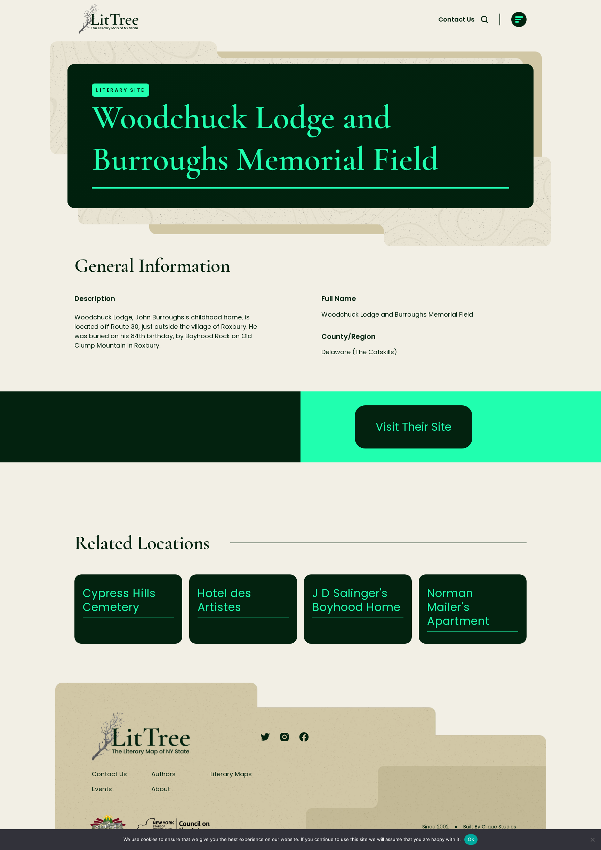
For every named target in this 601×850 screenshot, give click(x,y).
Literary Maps (231, 774)
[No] (592, 839)
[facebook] (304, 737)
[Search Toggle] (484, 19)
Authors (163, 774)
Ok (471, 839)
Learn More (128, 609)
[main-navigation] (519, 19)
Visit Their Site (413, 427)
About (160, 789)
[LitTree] (106, 19)
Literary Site (120, 90)
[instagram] (284, 737)
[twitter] (265, 737)
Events (102, 789)
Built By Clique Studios (489, 826)
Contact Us (456, 19)
